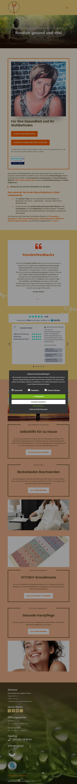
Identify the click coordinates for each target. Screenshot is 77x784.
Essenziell (18, 390)
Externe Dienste (54, 390)
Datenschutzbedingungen (38, 409)
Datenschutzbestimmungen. (41, 384)
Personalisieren (38, 406)
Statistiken (35, 390)
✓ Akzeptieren (38, 396)
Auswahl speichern (38, 402)
